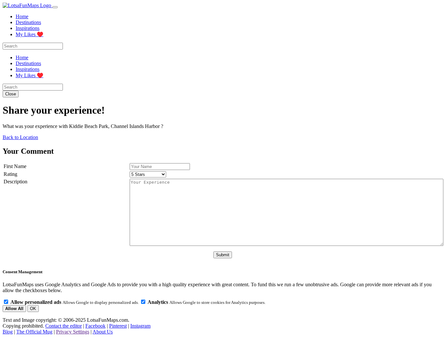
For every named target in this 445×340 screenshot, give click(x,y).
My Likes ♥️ (29, 34)
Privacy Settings (72, 331)
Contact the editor (63, 326)
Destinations (28, 22)
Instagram (140, 326)
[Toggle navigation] (55, 7)
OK (33, 308)
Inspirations (27, 28)
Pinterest (118, 326)
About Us (103, 331)
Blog (8, 331)
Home (22, 16)
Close (10, 94)
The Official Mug (34, 331)
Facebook (95, 326)
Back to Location (20, 137)
